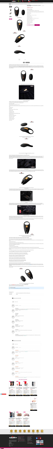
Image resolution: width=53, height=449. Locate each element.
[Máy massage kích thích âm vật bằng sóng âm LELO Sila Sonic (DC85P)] (42, 5)
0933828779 (30, 0)
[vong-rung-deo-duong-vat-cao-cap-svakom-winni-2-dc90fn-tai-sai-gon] (10, 10)
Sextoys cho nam (37, 10)
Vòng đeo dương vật (31, 10)
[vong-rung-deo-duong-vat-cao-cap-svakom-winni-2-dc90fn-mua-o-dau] (10, 13)
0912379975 (36, 0)
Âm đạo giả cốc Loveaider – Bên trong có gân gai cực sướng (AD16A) (33, 404)
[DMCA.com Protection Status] (2, 448)
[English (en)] (29, 1)
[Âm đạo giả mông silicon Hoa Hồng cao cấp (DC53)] (19, 414)
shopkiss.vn (10, 443)
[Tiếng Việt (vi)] (28, 1)
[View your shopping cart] (18, 1)
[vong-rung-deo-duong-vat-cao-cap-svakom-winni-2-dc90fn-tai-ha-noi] (10, 16)
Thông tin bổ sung (27, 62)
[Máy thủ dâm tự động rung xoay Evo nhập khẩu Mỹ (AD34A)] (12, 414)
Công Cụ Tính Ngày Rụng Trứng (30, 443)
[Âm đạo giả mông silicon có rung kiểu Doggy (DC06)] (26, 414)
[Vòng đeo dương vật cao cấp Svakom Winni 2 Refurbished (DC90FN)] (43, 5)
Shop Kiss (30, 264)
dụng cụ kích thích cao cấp (17, 288)
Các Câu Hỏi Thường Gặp (29, 440)
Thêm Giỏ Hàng (12, 395)
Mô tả (23, 62)
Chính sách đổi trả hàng (29, 438)
